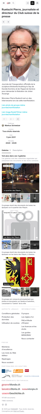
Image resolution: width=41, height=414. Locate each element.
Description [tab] (17, 150)
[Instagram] (6, 405)
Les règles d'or (27, 317)
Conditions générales (11, 313)
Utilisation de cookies (11, 323)
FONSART (14, 409)
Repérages (6, 359)
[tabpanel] (20, 229)
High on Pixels (18, 411)
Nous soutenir (8, 362)
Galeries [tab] (6, 150)
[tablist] (20, 150)
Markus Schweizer (12, 125)
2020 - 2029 (11, 143)
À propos (25, 313)
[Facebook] (3, 405)
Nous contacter (27, 338)
